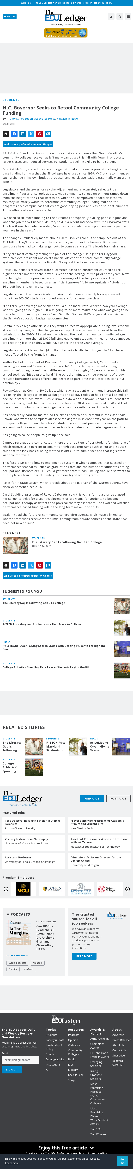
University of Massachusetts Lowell (27, 843)
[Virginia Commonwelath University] (81, 889)
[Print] (6, 134)
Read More (84, 956)
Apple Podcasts (17, 962)
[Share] (14, 134)
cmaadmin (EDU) (67, 118)
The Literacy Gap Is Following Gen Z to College (67, 542)
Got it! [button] (123, 1161)
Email (5, 1053)
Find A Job (92, 798)
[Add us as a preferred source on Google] (48, 134)
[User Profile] (111, 16)
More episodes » (17, 955)
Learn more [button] (12, 1163)
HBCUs (7, 642)
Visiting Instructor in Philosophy (26, 839)
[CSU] (110, 889)
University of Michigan (85, 865)
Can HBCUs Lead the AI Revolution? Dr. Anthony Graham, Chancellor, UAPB (45, 937)
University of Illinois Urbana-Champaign (30, 862)
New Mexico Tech (82, 828)
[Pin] (39, 134)
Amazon (37, 962)
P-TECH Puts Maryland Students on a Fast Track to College (42, 624)
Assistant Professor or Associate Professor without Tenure (99, 840)
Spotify (13, 969)
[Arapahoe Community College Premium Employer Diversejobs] (52, 889)
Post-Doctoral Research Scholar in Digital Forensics (32, 822)
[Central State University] (23, 889)
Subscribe (9, 16)
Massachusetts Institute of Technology (95, 846)
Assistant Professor (18, 857)
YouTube (28, 969)
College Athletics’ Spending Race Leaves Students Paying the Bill (46, 667)
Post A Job (118, 798)
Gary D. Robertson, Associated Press (32, 118)
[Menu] (128, 16)
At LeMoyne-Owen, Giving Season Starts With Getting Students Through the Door (54, 647)
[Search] (119, 16)
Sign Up (12, 1070)
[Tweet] (31, 134)
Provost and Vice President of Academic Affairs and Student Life (97, 822)
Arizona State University (20, 828)
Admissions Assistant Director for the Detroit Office (96, 859)
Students (11, 100)
